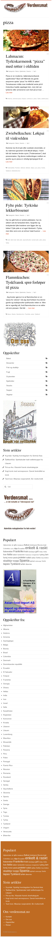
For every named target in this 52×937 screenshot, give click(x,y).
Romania (6, 773)
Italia (9, 554)
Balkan (27, 545)
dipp (16, 548)
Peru (5, 754)
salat (28, 557)
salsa (33, 558)
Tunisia (6, 816)
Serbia (38, 558)
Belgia (5, 645)
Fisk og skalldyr (12, 367)
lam (46, 554)
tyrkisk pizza (44, 98)
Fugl (8, 372)
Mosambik (7, 742)
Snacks (28, 71)
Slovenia (6, 793)
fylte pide (19, 240)
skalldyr (7, 560)
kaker (15, 555)
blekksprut (33, 545)
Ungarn (6, 828)
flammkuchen (20, 314)
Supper (9, 390)
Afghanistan (7, 545)
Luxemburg (7, 734)
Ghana (6, 688)
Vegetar (9, 395)
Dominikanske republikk (12, 664)
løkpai (32, 167)
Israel (5, 703)
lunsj (5, 558)
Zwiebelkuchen (16, 170)
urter (23, 564)
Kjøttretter (23, 71)
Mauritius (6, 738)
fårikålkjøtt (32, 551)
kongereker (35, 554)
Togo (5, 812)
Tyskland (8, 170)
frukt (26, 551)
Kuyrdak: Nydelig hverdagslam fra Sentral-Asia (23, 456)
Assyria (24, 98)
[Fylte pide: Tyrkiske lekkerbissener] (26, 189)
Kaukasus (28, 554)
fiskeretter (8, 551)
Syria (5, 808)
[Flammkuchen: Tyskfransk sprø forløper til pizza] (26, 261)
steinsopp (38, 561)
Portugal (6, 761)
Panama (6, 750)
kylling (42, 555)
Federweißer (10, 167)
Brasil (5, 653)
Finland (6, 676)
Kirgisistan (7, 715)
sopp (16, 560)
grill (37, 551)
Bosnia (40, 545)
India (45, 552)
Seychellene (45, 558)
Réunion (6, 769)
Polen (5, 758)
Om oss (9, 919)
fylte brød (13, 240)
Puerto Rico (7, 765)
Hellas (41, 551)
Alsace (9, 314)
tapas (6, 563)
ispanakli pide (27, 240)
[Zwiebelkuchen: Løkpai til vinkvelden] (26, 117)
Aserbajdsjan (8, 641)
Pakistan (6, 746)
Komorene (7, 719)
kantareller (21, 555)
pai (36, 167)
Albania (6, 629)
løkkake (28, 167)
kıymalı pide (35, 240)
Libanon (6, 726)
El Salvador (7, 672)
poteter (22, 557)
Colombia (6, 548)
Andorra (6, 633)
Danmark (6, 660)
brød (8, 240)
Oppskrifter (10, 922)
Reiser (8, 925)
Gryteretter (10, 376)
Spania (24, 560)
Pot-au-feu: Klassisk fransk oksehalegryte (21, 467)
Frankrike (27, 314)
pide (40, 240)
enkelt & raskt (36, 548)
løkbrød (23, 167)
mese (10, 558)
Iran (5, 554)
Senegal (6, 781)
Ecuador (21, 548)
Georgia (6, 684)
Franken (17, 167)
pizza (35, 98)
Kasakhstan (7, 711)
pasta (15, 558)
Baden (14, 314)
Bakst (17, 71)
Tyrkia (39, 98)
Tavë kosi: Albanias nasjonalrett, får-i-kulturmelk (24, 479)
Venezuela (7, 832)
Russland (7, 777)
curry (12, 548)
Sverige (6, 804)
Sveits (43, 167)
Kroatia (6, 723)
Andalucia (20, 545)
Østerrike (29, 564)
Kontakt (9, 917)
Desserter (10, 363)
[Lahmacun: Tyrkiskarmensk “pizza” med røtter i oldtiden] (26, 40)
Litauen (6, 730)
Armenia (9, 98)
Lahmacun (30, 98)
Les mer (9, 93)
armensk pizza (17, 98)
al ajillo (14, 545)
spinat (32, 561)
